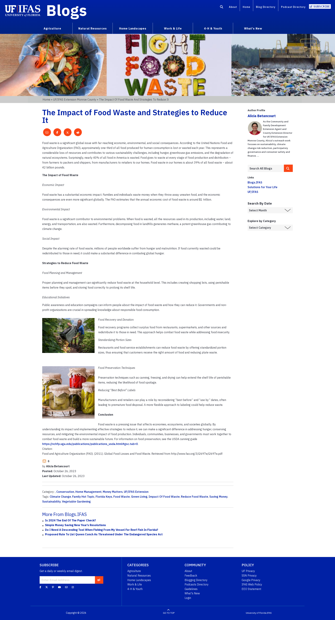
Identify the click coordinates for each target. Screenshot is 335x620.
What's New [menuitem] (253, 28)
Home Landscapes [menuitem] (132, 28)
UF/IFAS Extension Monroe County (74, 99)
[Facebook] (40, 587)
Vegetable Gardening (76, 501)
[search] (288, 168)
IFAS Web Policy (252, 584)
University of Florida (256, 612)
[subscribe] (99, 580)
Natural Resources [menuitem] (92, 28)
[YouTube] (59, 587)
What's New (192, 593)
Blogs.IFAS (255, 182)
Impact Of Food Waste (164, 496)
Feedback (191, 575)
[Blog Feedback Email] (66, 587)
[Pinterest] (53, 587)
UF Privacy (248, 571)
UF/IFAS (253, 192)
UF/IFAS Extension (136, 491)
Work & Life (134, 584)
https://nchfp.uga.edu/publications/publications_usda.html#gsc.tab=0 (90, 444)
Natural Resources (139, 575)
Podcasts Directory (197, 584)
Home (246, 7)
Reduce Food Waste (194, 496)
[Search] (221, 7)
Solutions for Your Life (262, 187)
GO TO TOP (168, 612)
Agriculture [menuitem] (52, 28)
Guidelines (191, 589)
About (233, 7)
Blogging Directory (196, 580)
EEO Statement (251, 589)
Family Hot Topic (83, 496)
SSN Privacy (249, 575)
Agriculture (134, 571)
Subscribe (321, 6)
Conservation (65, 491)
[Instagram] (73, 587)
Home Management (88, 491)
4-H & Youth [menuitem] (213, 28)
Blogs (66, 10)
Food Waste (121, 496)
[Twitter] (46, 587)
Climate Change (60, 496)
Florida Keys (104, 496)
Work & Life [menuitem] (173, 28)
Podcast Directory (293, 7)
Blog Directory (265, 7)
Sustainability (51, 501)
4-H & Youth (135, 589)
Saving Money (218, 496)
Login (188, 598)
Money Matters (113, 491)
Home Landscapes (139, 580)
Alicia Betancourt (262, 116)
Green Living (139, 496)
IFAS (269, 612)
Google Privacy (251, 580)
